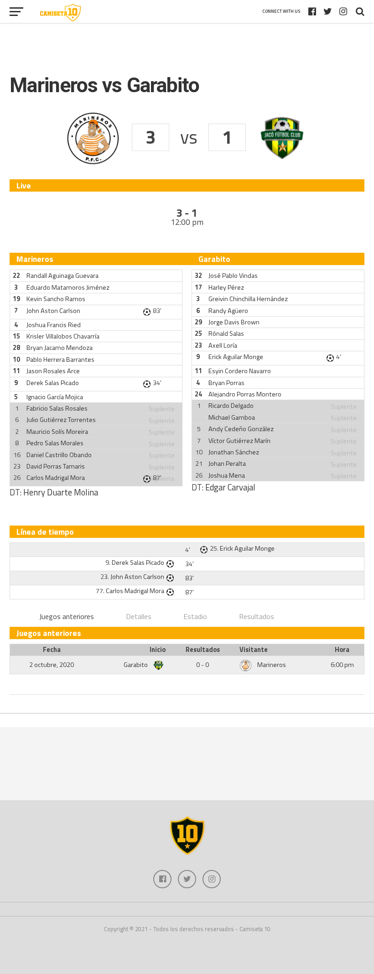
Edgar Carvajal (230, 487)
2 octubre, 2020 (51, 665)
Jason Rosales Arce (53, 371)
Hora (342, 650)
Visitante (253, 650)
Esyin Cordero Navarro (239, 371)
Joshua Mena (226, 475)
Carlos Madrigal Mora (55, 478)
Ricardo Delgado (231, 406)
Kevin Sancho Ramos (55, 299)
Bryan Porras (226, 383)
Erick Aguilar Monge (235, 357)
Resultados (256, 616)
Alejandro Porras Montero (244, 394)
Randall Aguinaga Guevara (62, 276)
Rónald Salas (226, 333)
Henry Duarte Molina (60, 492)
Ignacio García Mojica (54, 397)
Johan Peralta (227, 463)
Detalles (138, 616)
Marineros (271, 665)
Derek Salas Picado (52, 383)
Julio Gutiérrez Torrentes (61, 420)
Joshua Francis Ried (53, 325)
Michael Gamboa (231, 417)
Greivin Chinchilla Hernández (248, 299)
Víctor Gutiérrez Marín (239, 441)
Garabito (136, 665)
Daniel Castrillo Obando (59, 455)
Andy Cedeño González (241, 429)
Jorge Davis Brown (234, 322)
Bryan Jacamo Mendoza (59, 348)
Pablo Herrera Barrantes (60, 359)
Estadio (195, 616)
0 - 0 (202, 665)
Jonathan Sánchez (233, 452)
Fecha (52, 650)
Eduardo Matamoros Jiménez (67, 287)
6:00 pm (342, 665)
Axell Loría (222, 345)
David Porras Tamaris (55, 466)
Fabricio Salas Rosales (57, 408)
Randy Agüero (228, 311)
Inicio (158, 650)
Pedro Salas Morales (54, 443)
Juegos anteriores (66, 616)
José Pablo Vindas (233, 276)
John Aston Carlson (53, 311)
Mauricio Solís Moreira (57, 432)
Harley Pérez (226, 287)
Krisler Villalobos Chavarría (62, 336)
